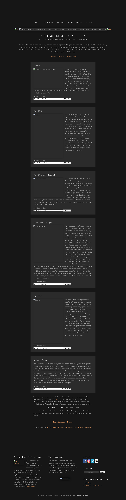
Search (89, 22)
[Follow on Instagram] (89, 461)
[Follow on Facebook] (85, 461)
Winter (48, 427)
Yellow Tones (68, 427)
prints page (57, 399)
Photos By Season (63, 56)
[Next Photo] (109, 29)
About (79, 22)
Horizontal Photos (58, 427)
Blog (70, 22)
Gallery (60, 22)
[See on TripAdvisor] (96, 461)
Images (37, 22)
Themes (53, 56)
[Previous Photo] (17, 29)
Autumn (73, 56)
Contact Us (87, 483)
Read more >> (30, 487)
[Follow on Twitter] (93, 461)
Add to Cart (67, 99)
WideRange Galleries (82, 495)
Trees (90, 427)
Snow (85, 427)
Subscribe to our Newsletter (93, 485)
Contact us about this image (63, 422)
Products (48, 22)
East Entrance (78, 427)
